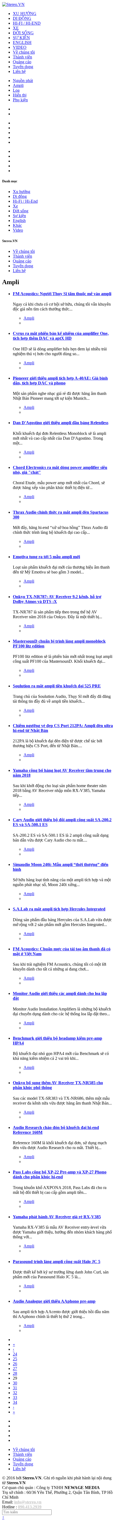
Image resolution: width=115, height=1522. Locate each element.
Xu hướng (21, 191)
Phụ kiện (20, 100)
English (19, 220)
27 (15, 1368)
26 (15, 1363)
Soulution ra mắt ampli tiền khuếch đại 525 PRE (57, 686)
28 (15, 1373)
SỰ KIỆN (21, 37)
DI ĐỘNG (22, 18)
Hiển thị (19, 95)
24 (15, 1354)
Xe (15, 206)
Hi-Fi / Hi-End (25, 201)
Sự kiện (19, 215)
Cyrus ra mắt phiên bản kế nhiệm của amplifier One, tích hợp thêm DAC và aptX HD (61, 335)
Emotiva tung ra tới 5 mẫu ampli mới (46, 556)
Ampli (18, 85)
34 (15, 1402)
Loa (16, 90)
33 (15, 1397)
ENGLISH (22, 42)
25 (15, 1359)
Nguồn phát (23, 80)
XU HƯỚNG (24, 13)
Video (18, 230)
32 (15, 1392)
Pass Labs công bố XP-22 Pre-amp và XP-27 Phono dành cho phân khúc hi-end (59, 1174)
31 (15, 1388)
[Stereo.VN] (13, 4)
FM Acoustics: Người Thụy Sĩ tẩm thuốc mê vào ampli (62, 293)
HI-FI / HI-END (27, 23)
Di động (20, 196)
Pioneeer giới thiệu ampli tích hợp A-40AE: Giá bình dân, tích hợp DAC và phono (60, 380)
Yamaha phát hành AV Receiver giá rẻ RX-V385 (57, 1216)
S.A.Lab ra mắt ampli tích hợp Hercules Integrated (59, 909)
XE (16, 28)
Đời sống (20, 211)
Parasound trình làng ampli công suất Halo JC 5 (56, 1261)
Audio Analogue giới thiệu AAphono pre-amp (54, 1301)
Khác (17, 225)
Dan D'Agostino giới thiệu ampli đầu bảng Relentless (60, 422)
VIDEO (19, 47)
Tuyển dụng (23, 66)
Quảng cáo (22, 62)
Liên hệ (19, 71)
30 (15, 1383)
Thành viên (22, 57)
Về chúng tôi (24, 52)
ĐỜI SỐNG (23, 33)
